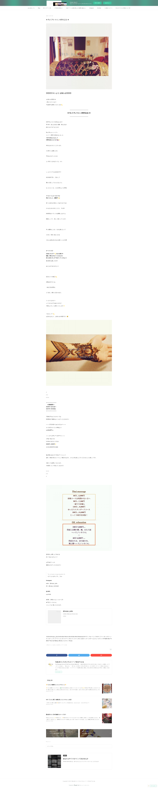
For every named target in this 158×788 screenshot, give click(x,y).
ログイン (107, 3)
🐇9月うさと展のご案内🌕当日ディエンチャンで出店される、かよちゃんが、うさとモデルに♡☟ (67, 702)
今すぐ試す (97, 3)
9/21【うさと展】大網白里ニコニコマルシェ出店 (58, 699)
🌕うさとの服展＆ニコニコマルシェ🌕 (56, 684)
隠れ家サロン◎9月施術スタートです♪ (56, 714)
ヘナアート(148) (64, 644)
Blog (39, 8)
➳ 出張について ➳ (108, 8)
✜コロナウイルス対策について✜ (123, 8)
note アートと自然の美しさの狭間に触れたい (76, 8)
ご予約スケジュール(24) (50, 644)
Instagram (91, 8)
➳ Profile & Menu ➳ (58, 8)
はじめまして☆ (31, 8)
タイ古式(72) (57, 644)
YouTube (99, 8)
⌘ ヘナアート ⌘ (47, 8)
